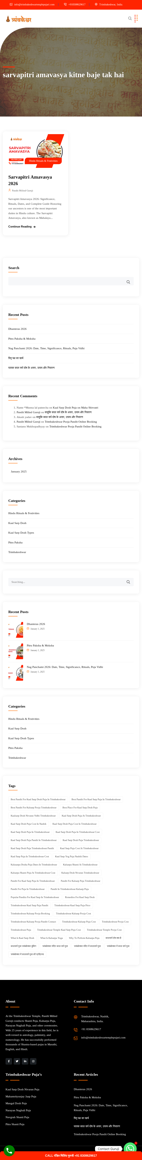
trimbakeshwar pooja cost (115, 921)
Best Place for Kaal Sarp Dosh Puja (80, 807)
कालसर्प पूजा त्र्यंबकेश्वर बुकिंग (23, 946)
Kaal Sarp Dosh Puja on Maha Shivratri (75, 407)
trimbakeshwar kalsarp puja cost (79, 921)
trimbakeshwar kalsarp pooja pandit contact (33, 921)
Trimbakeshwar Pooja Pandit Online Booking (71, 421)
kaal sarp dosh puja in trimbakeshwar (30, 832)
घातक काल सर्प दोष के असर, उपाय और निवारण (31, 367)
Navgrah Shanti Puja (17, 1117)
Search (13, 268)
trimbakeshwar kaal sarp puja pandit (29, 905)
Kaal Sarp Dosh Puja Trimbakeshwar (81, 840)
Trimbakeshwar (17, 552)
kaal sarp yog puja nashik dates (71, 856)
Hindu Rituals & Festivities (43, 161)
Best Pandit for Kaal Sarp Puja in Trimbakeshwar (96, 799)
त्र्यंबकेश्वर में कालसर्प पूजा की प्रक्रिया (27, 954)
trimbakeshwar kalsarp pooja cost (73, 913)
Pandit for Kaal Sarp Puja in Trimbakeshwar (33, 880)
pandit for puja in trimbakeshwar (28, 889)
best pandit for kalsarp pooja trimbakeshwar (33, 807)
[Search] (131, 579)
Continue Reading (20, 226)
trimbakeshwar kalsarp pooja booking (30, 913)
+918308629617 (76, 4)
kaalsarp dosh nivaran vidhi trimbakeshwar (33, 815)
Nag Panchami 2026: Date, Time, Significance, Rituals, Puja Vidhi (46, 348)
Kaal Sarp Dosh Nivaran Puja (22, 1089)
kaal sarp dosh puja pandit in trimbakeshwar (34, 840)
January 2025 (19, 471)
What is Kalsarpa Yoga (51, 938)
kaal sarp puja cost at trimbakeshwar (79, 848)
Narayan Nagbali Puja (18, 1110)
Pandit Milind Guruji (22, 190)
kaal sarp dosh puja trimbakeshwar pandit (32, 848)
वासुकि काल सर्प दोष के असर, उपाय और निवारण (68, 412)
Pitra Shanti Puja (15, 1124)
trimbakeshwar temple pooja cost (104, 929)
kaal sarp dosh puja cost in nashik (28, 823)
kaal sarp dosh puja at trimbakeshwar (81, 815)
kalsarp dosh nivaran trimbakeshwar (80, 872)
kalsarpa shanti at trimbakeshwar (80, 864)
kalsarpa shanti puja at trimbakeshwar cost (33, 872)
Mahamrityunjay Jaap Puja (21, 1096)
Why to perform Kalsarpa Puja (84, 938)
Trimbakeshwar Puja (21, 929)
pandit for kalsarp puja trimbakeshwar (80, 880)
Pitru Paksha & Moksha (22, 338)
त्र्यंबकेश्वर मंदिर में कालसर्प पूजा (87, 946)
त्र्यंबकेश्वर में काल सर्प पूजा (118, 946)
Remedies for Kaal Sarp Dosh (80, 897)
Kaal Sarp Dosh (17, 523)
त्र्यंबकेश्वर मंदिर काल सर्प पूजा (55, 946)
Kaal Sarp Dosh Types (21, 532)
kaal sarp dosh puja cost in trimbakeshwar (75, 823)
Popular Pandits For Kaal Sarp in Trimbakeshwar (35, 897)
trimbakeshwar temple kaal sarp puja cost (59, 929)
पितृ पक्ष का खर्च (15, 358)
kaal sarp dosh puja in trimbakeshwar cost (78, 832)
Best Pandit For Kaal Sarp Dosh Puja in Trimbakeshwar (38, 799)
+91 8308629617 (91, 1029)
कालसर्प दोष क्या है (113, 938)
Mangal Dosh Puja (16, 1103)
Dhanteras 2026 (17, 328)
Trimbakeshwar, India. (111, 4)
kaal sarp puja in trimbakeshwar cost (30, 856)
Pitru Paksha (15, 542)
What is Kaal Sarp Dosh (22, 938)
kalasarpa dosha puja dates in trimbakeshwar (34, 864)
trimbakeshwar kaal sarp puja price (72, 905)
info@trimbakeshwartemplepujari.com (34, 4)
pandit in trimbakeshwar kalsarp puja (70, 889)
